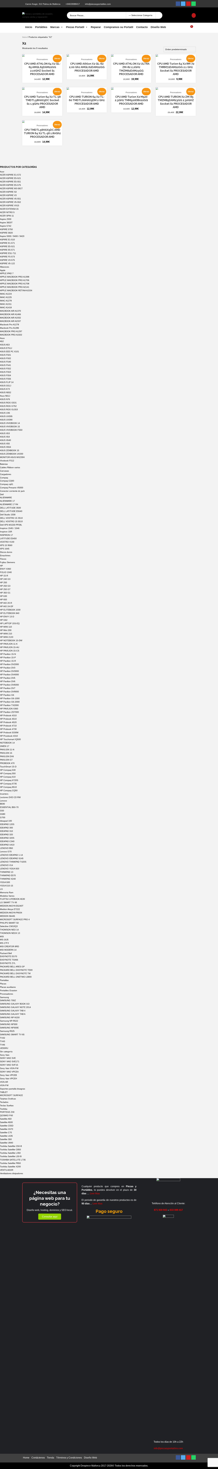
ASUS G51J (5, 385)
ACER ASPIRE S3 (8, 192)
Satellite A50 (6, 1119)
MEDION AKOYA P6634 (11, 912)
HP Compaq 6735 (8, 783)
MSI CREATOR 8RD (9, 946)
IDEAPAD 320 (6, 834)
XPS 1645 (4, 548)
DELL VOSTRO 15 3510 (11, 518)
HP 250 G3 (5, 586)
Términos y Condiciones (69, 1457)
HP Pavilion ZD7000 (9, 712)
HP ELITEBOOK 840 (9, 613)
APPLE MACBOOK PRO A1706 (14, 280)
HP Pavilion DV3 (7, 668)
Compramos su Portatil (118, 27)
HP (1, 566)
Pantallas (4, 980)
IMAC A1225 (6, 297)
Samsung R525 (7, 1031)
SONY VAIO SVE (8, 1058)
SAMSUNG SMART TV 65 (12, 1034)
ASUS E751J (6, 348)
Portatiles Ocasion (8, 990)
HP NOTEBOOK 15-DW (11, 640)
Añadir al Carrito (41, 55)
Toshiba (3, 1109)
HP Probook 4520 (8, 722)
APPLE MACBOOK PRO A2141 (14, 287)
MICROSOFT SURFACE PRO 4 (15, 919)
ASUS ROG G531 (8, 402)
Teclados (4, 1102)
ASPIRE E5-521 (7, 246)
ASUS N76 (5, 399)
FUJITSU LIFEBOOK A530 (12, 899)
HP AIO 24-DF (6, 606)
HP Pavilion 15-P (8, 657)
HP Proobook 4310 (9, 736)
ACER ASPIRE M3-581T (11, 188)
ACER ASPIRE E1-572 (10, 175)
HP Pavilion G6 (7, 695)
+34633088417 (73, 4)
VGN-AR (4, 1082)
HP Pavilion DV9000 (9, 691)
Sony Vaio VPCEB (8, 1075)
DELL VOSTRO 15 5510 (11, 521)
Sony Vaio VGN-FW (9, 1068)
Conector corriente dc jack (12, 491)
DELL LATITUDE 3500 (10, 508)
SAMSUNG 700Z (8, 1000)
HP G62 (3, 620)
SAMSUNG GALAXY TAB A (12, 1014)
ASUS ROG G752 (8, 406)
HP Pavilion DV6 (7, 681)
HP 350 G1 (5, 593)
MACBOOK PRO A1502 (11, 335)
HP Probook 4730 (8, 729)
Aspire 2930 (5, 219)
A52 (2, 341)
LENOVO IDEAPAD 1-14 (11, 855)
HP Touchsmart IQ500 (10, 739)
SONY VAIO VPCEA (9, 1072)
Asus (2, 338)
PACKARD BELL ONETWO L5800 (16, 977)
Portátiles (41, 27)
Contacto (142, 27)
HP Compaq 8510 (8, 787)
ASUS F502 (5, 358)
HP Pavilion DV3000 (9, 671)
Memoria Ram (6, 892)
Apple (2, 270)
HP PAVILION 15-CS (9, 650)
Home (26, 1457)
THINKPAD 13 (6, 872)
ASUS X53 (5, 433)
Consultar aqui (49, 1216)
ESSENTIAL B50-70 (9, 807)
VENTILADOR (6, 1170)
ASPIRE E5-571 (7, 250)
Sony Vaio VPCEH (8, 1078)
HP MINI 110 (6, 627)
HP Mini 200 (5, 630)
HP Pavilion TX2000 (9, 705)
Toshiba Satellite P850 (10, 1163)
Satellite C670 (6, 1129)
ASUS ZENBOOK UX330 (11, 454)
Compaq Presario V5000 (11, 487)
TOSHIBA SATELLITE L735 (13, 1160)
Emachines (5, 555)
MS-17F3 (4, 943)
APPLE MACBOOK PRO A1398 (14, 277)
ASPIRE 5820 (6, 233)
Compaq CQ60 (7, 481)
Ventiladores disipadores (11, 1173)
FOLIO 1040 (6, 572)
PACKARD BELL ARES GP (12, 966)
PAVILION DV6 (7, 756)
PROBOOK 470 (7, 763)
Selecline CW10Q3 (9, 926)
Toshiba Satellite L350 (10, 1153)
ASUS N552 (5, 392)
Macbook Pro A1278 (9, 324)
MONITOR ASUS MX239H (12, 457)
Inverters (4, 794)
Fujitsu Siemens (7, 562)
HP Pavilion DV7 (7, 688)
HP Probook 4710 (8, 725)
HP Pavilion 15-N (8, 654)
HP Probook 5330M (9, 732)
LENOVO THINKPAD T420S (13, 862)
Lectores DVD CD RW (10, 797)
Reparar (96, 27)
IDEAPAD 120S (7, 824)
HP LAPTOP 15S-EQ (10, 623)
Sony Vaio (4, 1055)
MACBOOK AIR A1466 (10, 314)
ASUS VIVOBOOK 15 (10, 426)
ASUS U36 (5, 413)
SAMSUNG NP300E (9, 1027)
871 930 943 (160, 1210)
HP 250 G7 (5, 589)
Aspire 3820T (6, 222)
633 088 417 (176, 1210)
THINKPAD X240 (8, 879)
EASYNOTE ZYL (8, 963)
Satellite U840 (6, 1143)
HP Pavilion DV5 (7, 678)
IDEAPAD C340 (7, 841)
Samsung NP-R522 (9, 1021)
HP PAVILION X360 (9, 708)
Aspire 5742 (5, 226)
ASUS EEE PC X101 (9, 351)
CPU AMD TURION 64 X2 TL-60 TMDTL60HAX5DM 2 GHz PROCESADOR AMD (87, 100)
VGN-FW (4, 1085)
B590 (2, 804)
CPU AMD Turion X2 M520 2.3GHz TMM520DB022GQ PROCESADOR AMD (131, 100)
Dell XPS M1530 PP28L (11, 525)
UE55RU (4, 1048)
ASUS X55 (5, 443)
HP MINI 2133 (6, 637)
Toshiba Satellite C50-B (11, 1146)
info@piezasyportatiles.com (98, 4)
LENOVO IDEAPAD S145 (11, 858)
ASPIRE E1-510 (7, 239)
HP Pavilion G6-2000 (10, 702)
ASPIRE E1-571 (7, 243)
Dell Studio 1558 (7, 514)
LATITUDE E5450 (8, 538)
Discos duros (6, 552)
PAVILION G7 (6, 760)
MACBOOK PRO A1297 (11, 331)
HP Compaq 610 (8, 777)
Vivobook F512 (7, 460)
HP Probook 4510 (8, 719)
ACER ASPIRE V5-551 (10, 198)
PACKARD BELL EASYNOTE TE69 (16, 970)
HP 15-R (4, 575)
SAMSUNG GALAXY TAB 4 (12, 1010)
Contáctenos (38, 1457)
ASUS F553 (5, 372)
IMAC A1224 (6, 294)
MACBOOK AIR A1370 (10, 311)
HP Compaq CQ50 (8, 790)
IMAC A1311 (6, 304)
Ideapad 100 (6, 821)
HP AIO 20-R (6, 603)
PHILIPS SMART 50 (9, 923)
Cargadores (5, 474)
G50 (2, 810)
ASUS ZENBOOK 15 (9, 450)
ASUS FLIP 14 (6, 382)
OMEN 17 (4, 746)
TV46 (2, 1045)
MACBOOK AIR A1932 (10, 318)
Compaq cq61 (6, 484)
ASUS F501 (5, 355)
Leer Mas (95, 1193)
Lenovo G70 (6, 851)
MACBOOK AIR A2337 (10, 321)
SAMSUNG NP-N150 (10, 1017)
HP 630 (3, 596)
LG (1, 889)
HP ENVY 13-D (7, 616)
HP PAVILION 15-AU (9, 647)
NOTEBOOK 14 (7, 743)
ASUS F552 (5, 368)
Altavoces (4, 267)
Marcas (54, 27)
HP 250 (3, 582)
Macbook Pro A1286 (9, 328)
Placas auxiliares (8, 987)
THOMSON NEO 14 (9, 929)
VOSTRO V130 (7, 542)
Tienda (50, 1457)
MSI (2, 936)
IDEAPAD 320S (7, 838)
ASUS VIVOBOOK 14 (10, 423)
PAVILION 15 (6, 753)
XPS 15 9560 (6, 545)
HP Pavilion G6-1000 (10, 698)
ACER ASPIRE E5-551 (10, 181)
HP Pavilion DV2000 (9, 664)
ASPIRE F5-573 (7, 256)
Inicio (28, 27)
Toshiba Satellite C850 (10, 1149)
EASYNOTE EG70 (8, 956)
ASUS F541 (5, 365)
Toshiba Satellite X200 (10, 1166)
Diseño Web (158, 27)
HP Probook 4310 (8, 715)
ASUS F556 (5, 379)
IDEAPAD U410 (7, 845)
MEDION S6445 (7, 916)
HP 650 (3, 599)
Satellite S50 (6, 1139)
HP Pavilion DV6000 (9, 685)
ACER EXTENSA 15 (9, 209)
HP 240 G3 (5, 579)
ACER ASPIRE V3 (8, 195)
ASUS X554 (5, 447)
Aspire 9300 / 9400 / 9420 (12, 236)
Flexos (3, 559)
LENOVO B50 (6, 848)
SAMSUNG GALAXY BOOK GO (15, 1004)
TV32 (2, 1038)
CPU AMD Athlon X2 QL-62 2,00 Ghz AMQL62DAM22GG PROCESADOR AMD (87, 67)
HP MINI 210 (6, 633)
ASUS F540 (5, 362)
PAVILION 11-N (7, 749)
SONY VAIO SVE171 (9, 1061)
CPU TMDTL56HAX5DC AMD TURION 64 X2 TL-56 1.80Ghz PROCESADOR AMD (42, 133)
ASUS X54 (5, 437)
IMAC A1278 (6, 300)
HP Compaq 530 (8, 770)
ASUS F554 (5, 375)
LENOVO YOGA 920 (9, 868)
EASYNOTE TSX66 (9, 960)
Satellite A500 (6, 1122)
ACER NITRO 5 (7, 212)
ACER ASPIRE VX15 (9, 205)
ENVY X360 (5, 569)
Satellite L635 (6, 1136)
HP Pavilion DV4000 (9, 674)
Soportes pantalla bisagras (12, 1089)
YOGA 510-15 (6, 885)
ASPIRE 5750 (6, 229)
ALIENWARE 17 (7, 501)
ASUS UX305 (6, 416)
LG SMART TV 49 (8, 902)
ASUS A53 (5, 344)
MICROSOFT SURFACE (11, 1095)
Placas (3, 983)
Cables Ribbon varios (10, 467)
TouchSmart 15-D (8, 766)
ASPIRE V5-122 (7, 263)
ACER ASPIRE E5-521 (10, 178)
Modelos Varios (7, 896)
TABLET (4, 1092)
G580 (2, 814)
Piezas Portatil (75, 27)
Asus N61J (5, 396)
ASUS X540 (5, 440)
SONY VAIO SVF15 (9, 1065)
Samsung (4, 997)
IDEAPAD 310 (6, 831)
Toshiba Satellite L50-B (11, 1156)
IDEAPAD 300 (6, 827)
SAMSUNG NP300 (8, 1024)
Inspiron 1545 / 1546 (9, 528)
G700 (2, 817)
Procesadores (42, 59)
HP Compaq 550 (8, 773)
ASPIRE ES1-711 (8, 253)
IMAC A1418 (6, 307)
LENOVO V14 (6, 865)
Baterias (4, 464)
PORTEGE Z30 (7, 1112)
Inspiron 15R (6, 531)
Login (178, 15)
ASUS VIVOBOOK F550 (11, 430)
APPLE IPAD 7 (6, 273)
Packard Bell (6, 953)
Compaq (4, 477)
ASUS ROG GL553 (9, 409)
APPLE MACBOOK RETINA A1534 (16, 290)
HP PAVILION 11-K (8, 644)
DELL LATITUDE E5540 (11, 511)
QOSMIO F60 (6, 1115)
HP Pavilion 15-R (8, 661)
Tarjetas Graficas (8, 1098)
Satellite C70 (6, 1132)
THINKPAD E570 (8, 875)
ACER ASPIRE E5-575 (10, 185)
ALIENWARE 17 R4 (9, 504)
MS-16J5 (4, 939)
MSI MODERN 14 (8, 950)
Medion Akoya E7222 (10, 909)
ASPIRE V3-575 (7, 260)
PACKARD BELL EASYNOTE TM (15, 973)
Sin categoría (6, 1051)
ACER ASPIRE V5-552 (10, 202)
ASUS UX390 (6, 420)
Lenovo (3, 801)
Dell (2, 494)
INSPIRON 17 (6, 535)
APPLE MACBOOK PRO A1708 (14, 283)
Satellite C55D (6, 1125)
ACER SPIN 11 (7, 216)
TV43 (2, 1041)
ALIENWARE (6, 497)
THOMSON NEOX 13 (10, 933)
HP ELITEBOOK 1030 (10, 610)
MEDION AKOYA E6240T (11, 906)
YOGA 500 (5, 882)
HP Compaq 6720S (9, 780)
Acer (2, 171)
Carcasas (4, 471)
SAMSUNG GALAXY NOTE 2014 (15, 1007)
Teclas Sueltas (6, 1105)
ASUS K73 (5, 389)
